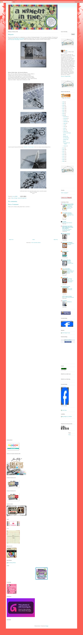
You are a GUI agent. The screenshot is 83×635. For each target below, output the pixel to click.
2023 (63, 106)
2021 (63, 110)
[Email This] (20, 196)
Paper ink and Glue (66, 233)
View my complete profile (65, 76)
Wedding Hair (65, 136)
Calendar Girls (65, 139)
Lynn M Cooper (63, 320)
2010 (63, 159)
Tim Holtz (64, 221)
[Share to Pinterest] (25, 196)
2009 (63, 161)
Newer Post (11, 239)
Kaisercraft (20, 198)
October (65, 119)
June (64, 126)
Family (12, 198)
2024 (63, 105)
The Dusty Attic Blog (66, 260)
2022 (63, 108)
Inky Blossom (65, 277)
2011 (63, 157)
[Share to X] (23, 196)
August (64, 123)
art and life (64, 300)
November (65, 118)
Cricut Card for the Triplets (66, 143)
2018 (63, 115)
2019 (63, 113)
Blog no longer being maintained (68, 297)
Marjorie (64, 141)
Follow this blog (68, 341)
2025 (63, 103)
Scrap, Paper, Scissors (66, 212)
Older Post (56, 239)
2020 (63, 111)
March (64, 129)
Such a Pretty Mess (66, 268)
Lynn (66, 50)
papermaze (24, 198)
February (65, 131)
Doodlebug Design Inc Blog (67, 204)
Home (33, 239)
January (65, 145)
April (64, 128)
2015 (63, 151)
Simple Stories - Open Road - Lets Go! (70, 215)
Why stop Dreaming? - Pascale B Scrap (70, 262)
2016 (63, 149)
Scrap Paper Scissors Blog (19, 38)
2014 (63, 152)
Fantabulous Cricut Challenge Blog (66, 287)
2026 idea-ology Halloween (67, 222)
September (65, 121)
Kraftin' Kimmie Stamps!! (67, 242)
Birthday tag (69, 301)
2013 (63, 154)
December (65, 116)
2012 (63, 156)
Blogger (46, 625)
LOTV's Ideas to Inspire (67, 296)
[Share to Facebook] (24, 196)
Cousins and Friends (67, 132)
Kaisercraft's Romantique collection (16, 39)
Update (68, 234)
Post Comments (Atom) (36, 242)
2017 (63, 148)
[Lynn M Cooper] (67, 326)
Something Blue (66, 137)
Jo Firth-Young (65, 251)
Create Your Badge (69, 320)
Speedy (64, 134)
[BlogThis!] (22, 196)
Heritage (15, 198)
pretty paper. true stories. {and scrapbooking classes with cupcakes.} (67, 227)
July (64, 124)
